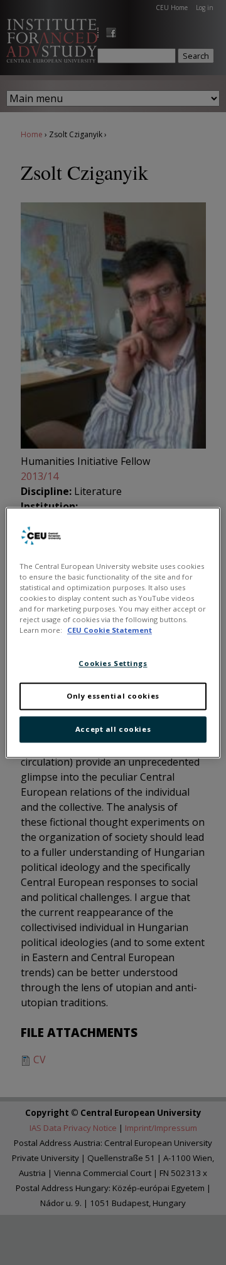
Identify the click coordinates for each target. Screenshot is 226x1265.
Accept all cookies (113, 729)
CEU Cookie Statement (109, 630)
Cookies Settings (112, 663)
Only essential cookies (113, 695)
